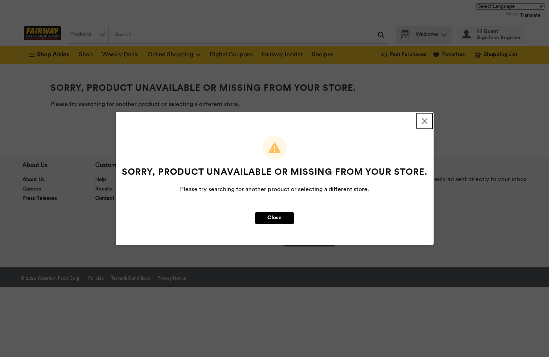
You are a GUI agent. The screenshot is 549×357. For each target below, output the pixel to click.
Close (274, 218)
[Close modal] (425, 121)
